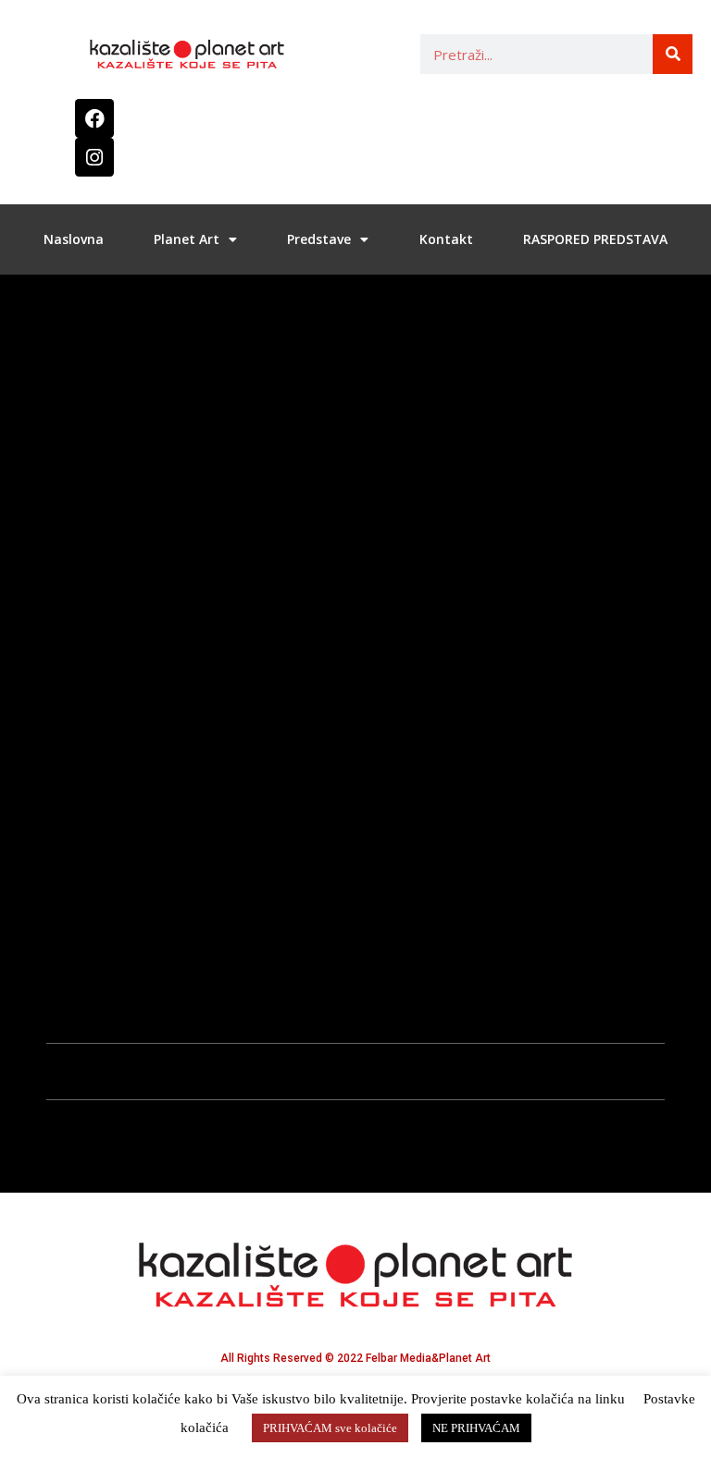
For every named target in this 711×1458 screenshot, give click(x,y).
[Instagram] (94, 157)
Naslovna (74, 239)
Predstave (319, 239)
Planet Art (186, 239)
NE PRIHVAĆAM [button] (476, 1428)
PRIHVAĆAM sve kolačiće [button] (330, 1428)
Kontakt (446, 239)
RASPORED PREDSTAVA (595, 239)
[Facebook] (94, 118)
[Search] (672, 54)
